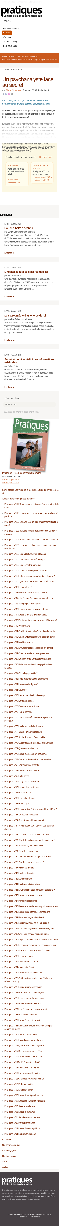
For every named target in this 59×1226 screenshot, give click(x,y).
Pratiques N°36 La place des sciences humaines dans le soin (31, 939)
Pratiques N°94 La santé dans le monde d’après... (26, 615)
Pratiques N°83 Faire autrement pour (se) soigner (26, 679)
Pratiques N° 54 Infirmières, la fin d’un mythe (23, 845)
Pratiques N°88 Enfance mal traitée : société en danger (28, 648)
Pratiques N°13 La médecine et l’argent (21, 1068)
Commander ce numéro (40, 167)
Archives (6, 1167)
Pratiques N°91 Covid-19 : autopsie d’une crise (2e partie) (29, 631)
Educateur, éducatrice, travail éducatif (18, 100)
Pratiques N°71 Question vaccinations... (22, 748)
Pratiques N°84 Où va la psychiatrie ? (20, 673)
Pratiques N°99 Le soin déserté (18, 587)
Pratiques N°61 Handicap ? (16, 803)
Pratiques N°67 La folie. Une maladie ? (21, 770)
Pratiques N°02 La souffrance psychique (22, 1128)
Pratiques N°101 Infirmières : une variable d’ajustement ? (29, 576)
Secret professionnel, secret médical (33, 104)
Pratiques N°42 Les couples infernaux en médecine (27, 912)
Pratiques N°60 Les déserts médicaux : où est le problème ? (30, 809)
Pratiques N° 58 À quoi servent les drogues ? (24, 820)
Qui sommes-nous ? (11, 1145)
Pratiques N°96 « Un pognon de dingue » (22, 604)
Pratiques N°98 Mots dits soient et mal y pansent (25, 592)
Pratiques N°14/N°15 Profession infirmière (23, 1062)
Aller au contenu (22, 2)
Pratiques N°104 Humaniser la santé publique (24, 559)
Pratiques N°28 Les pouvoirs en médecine (23, 987)
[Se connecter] (54, 20)
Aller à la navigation (8, 2)
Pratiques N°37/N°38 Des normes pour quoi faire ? (26, 934)
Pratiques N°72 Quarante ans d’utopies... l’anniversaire (28, 743)
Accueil (4, 56)
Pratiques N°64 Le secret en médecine (16, 59)
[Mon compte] (49, 20)
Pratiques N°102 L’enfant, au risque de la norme (25, 570)
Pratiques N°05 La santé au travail (19, 1112)
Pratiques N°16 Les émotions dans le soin (23, 1056)
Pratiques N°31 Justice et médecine (20, 967)
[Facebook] (6, 94)
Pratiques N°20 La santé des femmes (20, 1034)
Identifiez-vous (45, 157)
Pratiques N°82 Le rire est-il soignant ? (21, 684)
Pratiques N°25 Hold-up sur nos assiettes (22, 1003)
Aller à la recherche (35, 2)
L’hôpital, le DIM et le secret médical (26, 271)
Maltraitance (42, 100)
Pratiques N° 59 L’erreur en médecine (21, 815)
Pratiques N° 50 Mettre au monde (19, 868)
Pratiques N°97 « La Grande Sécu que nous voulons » (28, 598)
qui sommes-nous (11, 28)
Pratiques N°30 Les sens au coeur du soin (23, 972)
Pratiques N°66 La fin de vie (16, 776)
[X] (12, 94)
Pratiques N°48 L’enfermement (18, 879)
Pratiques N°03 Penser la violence (19, 1123)
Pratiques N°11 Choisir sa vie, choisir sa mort (24, 1079)
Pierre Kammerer (14, 90)
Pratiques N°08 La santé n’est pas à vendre (23, 1095)
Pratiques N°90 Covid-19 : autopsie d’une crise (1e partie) (29, 637)
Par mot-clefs (22, 412)
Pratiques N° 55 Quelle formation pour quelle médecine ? (29, 840)
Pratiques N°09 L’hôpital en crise (18, 1090)
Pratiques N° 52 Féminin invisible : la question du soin (28, 856)
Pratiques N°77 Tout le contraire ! (18, 712)
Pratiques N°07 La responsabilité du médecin (24, 1101)
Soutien (5, 1161)
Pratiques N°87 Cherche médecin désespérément (26, 653)
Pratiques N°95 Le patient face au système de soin (26, 609)
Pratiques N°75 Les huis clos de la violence (23, 726)
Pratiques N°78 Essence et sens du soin (22, 706)
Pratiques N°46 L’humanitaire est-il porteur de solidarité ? (29, 890)
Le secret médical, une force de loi (25, 315)
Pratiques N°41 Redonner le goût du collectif (24, 917)
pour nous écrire (10, 46)
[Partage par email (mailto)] (3, 94)
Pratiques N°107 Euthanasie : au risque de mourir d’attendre (31, 539)
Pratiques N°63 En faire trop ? (17, 792)
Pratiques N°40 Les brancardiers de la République (26, 923)
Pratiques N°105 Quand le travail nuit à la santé (25, 554)
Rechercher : (12, 398)
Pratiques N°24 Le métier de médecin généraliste (26, 1009)
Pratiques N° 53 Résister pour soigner (21, 851)
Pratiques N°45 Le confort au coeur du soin (23, 895)
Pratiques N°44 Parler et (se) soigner (20, 901)
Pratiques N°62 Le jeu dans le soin (19, 798)
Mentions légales (14, 1214)
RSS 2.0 (23, 1214)
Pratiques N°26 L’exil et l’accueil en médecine (24, 998)
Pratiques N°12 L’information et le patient (22, 1073)
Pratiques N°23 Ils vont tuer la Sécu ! (20, 1014)
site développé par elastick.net (29, 1217)
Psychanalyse (9, 104)
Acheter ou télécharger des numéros (23, 56)
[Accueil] (21, 11)
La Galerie (7, 1139)
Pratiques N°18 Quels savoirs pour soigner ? (24, 1045)
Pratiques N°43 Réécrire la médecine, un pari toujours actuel (31, 906)
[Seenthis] (9, 94)
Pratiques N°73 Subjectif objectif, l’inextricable (24, 737)
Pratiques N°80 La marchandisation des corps (24, 695)
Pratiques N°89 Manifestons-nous (19, 642)
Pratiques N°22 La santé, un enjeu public (22, 1020)
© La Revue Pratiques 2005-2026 (38, 1214)
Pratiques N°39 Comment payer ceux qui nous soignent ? (29, 928)
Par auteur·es (9, 412)
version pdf (10, 482)
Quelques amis (9, 1156)
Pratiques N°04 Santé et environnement (22, 1117)
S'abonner (13, 165)
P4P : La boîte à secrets (18, 228)
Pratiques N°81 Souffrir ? (15, 690)
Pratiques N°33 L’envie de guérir (18, 956)
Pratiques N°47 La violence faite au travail (22, 884)
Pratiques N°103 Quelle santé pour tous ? (22, 565)
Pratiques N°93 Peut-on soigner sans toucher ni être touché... (31, 620)
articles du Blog (10, 41)
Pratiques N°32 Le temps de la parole (21, 961)
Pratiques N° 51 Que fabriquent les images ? (24, 862)
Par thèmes (34, 412)
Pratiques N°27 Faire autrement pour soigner (24, 992)
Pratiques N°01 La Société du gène (20, 1134)
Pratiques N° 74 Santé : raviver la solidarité (23, 732)
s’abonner (7, 37)
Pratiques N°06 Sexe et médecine (19, 1106)
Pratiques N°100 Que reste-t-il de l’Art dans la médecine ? (29, 581)
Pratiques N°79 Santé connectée (19, 701)
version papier (12, 479)
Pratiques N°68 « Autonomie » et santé (21, 765)
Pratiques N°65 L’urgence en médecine (21, 781)
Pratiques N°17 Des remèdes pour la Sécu (23, 1051)
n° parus (7, 32)
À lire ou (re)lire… (10, 1150)
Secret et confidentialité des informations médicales (29, 361)
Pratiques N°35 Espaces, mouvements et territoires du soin (30, 945)
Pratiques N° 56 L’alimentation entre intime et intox (26, 834)
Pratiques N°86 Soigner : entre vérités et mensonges (27, 659)
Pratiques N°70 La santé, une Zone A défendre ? (25, 754)
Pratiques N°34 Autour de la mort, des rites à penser (27, 950)
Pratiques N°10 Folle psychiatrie (18, 1084)
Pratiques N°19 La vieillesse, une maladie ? (23, 1040)
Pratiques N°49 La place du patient (19, 873)
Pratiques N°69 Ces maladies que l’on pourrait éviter (27, 759)
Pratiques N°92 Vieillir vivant (17, 626)
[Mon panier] (44, 20)
